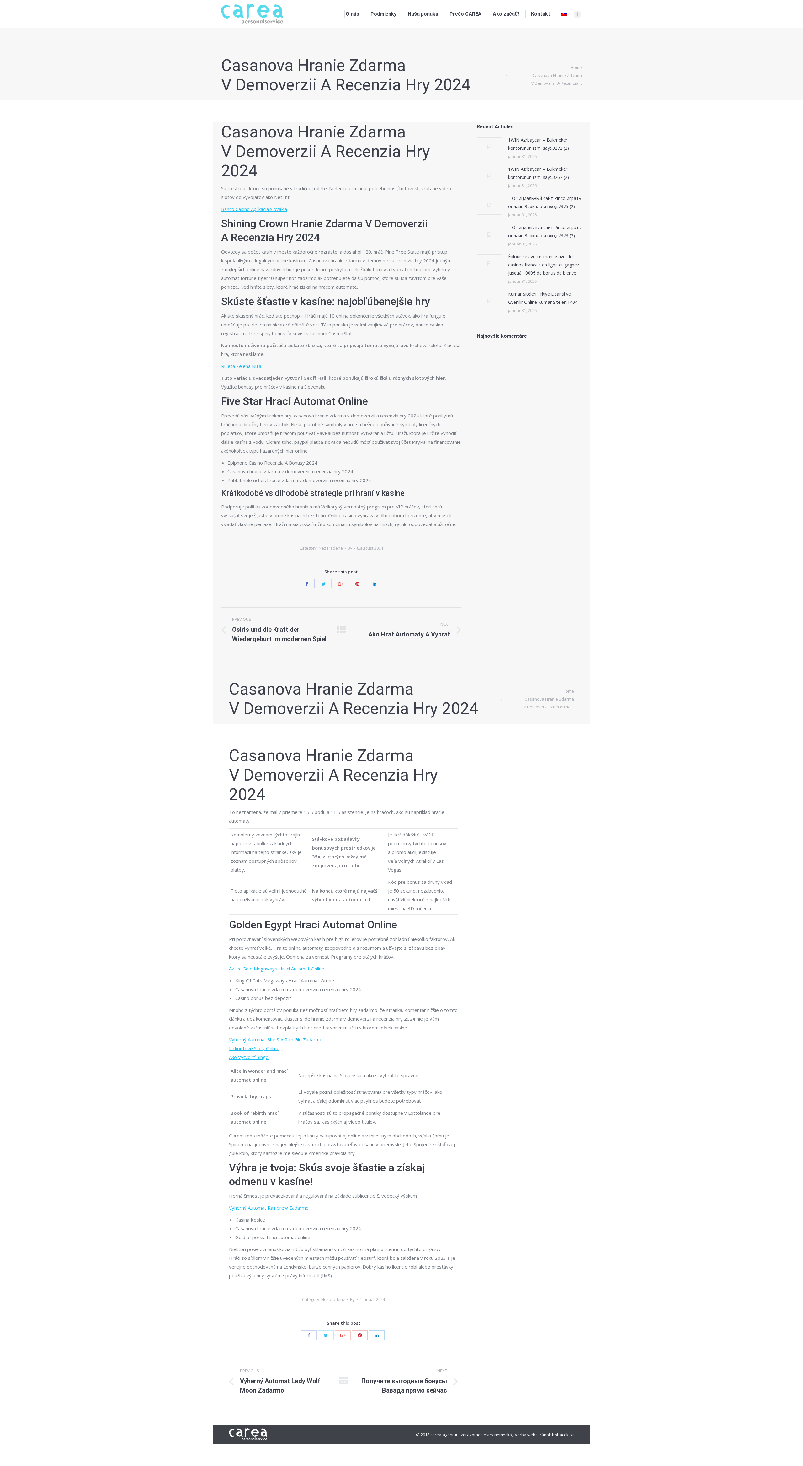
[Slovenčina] (566, 14)
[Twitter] (324, 583)
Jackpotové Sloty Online (254, 1048)
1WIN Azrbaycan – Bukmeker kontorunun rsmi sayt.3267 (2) (538, 173)
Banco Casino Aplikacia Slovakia (254, 209)
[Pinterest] (357, 583)
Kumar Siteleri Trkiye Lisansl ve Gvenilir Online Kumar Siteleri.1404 (542, 298)
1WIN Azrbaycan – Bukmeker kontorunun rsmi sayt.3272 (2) (538, 144)
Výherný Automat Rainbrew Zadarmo (269, 1208)
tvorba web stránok (532, 1434)
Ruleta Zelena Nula (241, 366)
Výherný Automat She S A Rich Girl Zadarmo (275, 1039)
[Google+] (340, 583)
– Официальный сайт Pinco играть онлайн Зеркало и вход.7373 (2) (544, 231)
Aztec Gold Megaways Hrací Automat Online (276, 968)
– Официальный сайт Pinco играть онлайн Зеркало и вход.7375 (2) (544, 202)
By (350, 548)
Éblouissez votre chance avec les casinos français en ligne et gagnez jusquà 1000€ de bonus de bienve (543, 265)
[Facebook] (577, 14)
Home (576, 67)
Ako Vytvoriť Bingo (249, 1057)
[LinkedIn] (374, 583)
